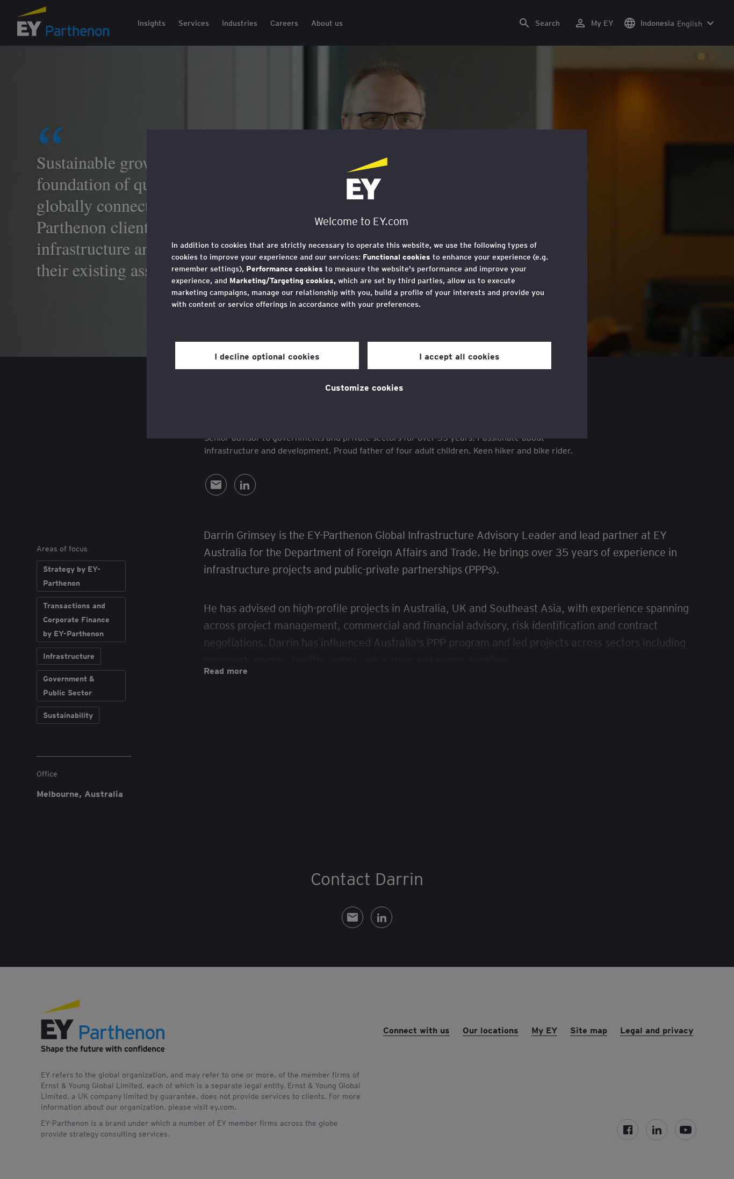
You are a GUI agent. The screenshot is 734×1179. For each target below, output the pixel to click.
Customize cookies (364, 387)
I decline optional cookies (267, 356)
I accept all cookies (459, 356)
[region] (367, 284)
